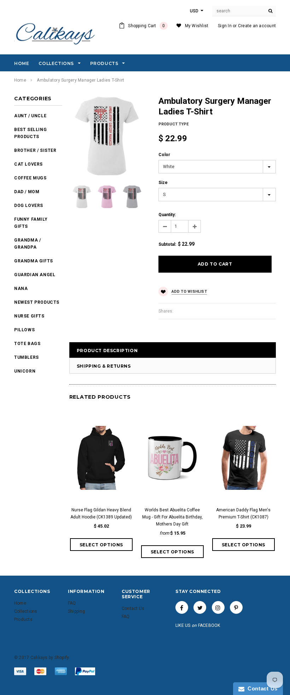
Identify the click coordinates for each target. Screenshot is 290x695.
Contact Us (261, 688)
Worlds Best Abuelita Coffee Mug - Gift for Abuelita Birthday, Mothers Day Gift (172, 517)
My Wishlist (197, 25)
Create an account (257, 25)
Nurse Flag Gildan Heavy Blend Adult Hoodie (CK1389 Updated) (101, 513)
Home (20, 80)
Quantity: (167, 214)
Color (164, 154)
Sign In (225, 25)
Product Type (173, 124)
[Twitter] (199, 607)
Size (163, 182)
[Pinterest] (236, 607)
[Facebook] (181, 607)
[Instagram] (218, 607)
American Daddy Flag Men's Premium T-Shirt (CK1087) (243, 513)
